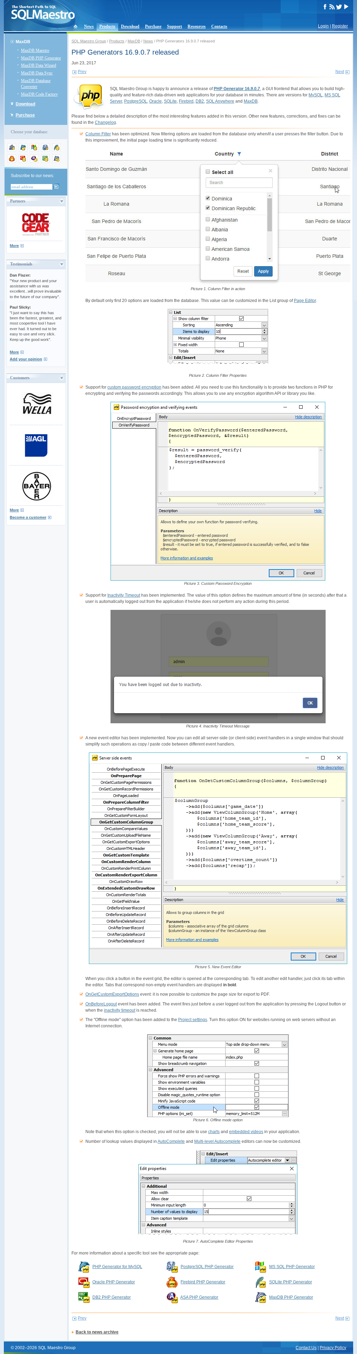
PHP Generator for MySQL (117, 1266)
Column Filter (98, 134)
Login (323, 26)
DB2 (200, 101)
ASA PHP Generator (199, 1297)
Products (107, 26)
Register (340, 26)
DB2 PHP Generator (111, 1297)
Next (339, 71)
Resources (197, 26)
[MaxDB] (56, 161)
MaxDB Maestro (35, 50)
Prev (82, 71)
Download (130, 26)
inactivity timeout (119, 1010)
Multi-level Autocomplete (217, 1141)
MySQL (315, 95)
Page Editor (305, 300)
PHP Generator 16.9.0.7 (237, 88)
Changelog (105, 122)
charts (214, 1131)
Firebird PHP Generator (203, 1282)
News (89, 26)
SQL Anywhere (220, 101)
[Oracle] (23, 161)
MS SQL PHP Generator (292, 1266)
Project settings (192, 1019)
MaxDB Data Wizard (38, 65)
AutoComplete (171, 1141)
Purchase (153, 26)
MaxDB (134, 41)
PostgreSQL (135, 101)
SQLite (170, 101)
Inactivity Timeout (123, 595)
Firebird (186, 101)
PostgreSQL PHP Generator (207, 1266)
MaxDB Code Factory (39, 94)
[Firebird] (12, 161)
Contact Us (306, 1347)
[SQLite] (56, 150)
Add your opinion (26, 359)
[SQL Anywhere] (34, 161)
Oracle (155, 101)
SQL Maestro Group (88, 41)
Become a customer (28, 517)
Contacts (219, 26)
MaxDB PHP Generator (41, 58)
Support (174, 26)
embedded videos (246, 1131)
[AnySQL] (12, 150)
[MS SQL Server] (34, 150)
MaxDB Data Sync (37, 73)
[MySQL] (23, 150)
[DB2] (45, 161)
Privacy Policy (333, 1347)
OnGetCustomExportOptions (112, 994)
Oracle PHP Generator (113, 1282)
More (14, 246)
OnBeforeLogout (101, 1004)
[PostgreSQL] (45, 150)
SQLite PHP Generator (290, 1282)
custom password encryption (134, 387)
